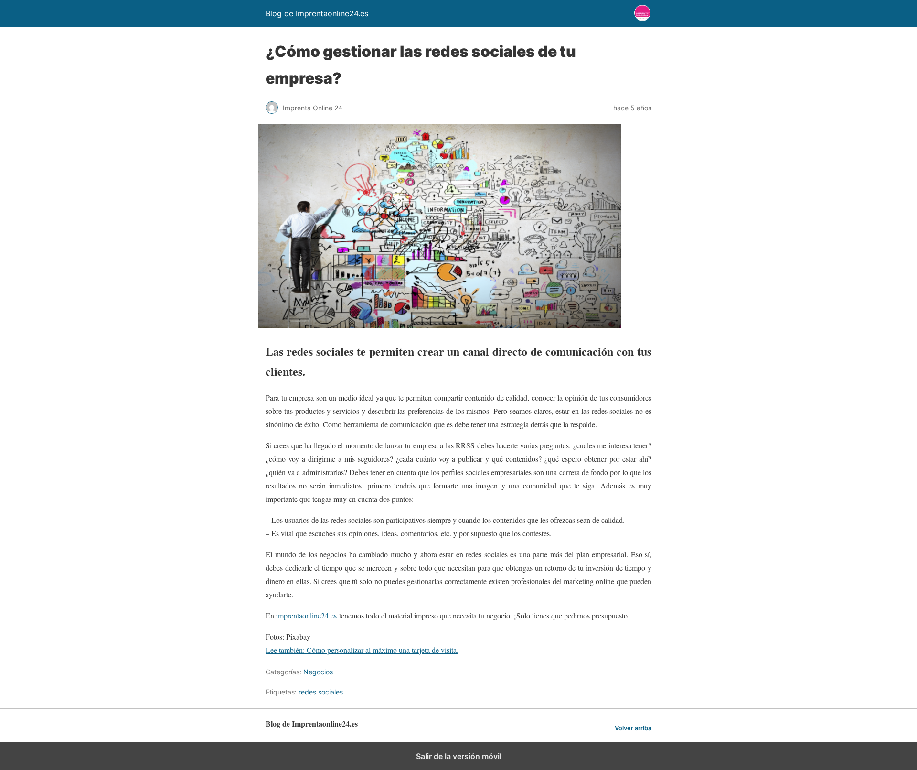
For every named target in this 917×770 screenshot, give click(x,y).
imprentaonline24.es (306, 615)
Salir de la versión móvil (458, 756)
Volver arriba (633, 728)
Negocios (318, 672)
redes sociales (321, 692)
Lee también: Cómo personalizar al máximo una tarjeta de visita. (362, 650)
